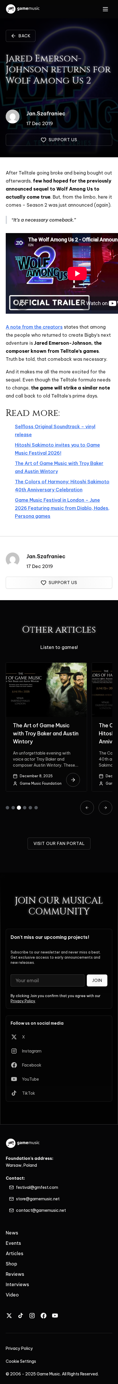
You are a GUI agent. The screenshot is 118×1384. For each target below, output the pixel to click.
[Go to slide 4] (24, 807)
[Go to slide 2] (13, 807)
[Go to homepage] (23, 9)
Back (25, 35)
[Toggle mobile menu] (105, 9)
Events (13, 1243)
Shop (11, 1264)
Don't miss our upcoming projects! (50, 937)
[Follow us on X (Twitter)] (9, 1315)
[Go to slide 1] (7, 807)
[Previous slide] (87, 808)
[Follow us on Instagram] (32, 1315)
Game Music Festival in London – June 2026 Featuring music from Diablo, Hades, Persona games (62, 508)
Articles (14, 1253)
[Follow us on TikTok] (20, 1315)
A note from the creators (34, 327)
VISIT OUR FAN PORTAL (59, 843)
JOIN (97, 980)
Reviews (15, 1274)
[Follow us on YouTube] (55, 1315)
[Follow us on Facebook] (43, 1315)
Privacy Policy (23, 1001)
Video (12, 1295)
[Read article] (73, 780)
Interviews (17, 1284)
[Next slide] (105, 808)
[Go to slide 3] (19, 807)
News (12, 1233)
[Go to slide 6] (36, 807)
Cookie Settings (21, 1361)
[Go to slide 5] (30, 807)
